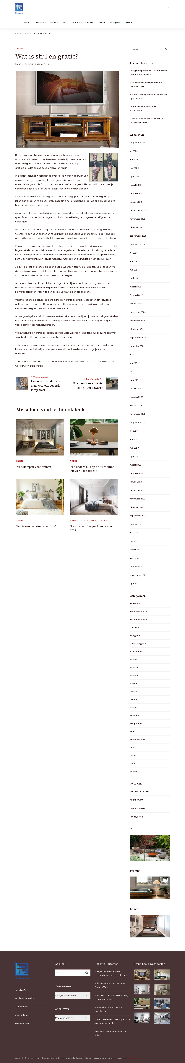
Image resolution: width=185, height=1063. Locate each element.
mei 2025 (134, 270)
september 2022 (138, 516)
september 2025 (138, 236)
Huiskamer (136, 651)
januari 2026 (136, 202)
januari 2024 (136, 405)
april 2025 (134, 278)
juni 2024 (134, 363)
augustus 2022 (137, 524)
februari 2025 (136, 295)
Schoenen (135, 715)
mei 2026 (134, 168)
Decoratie (39, 23)
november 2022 (137, 499)
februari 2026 (136, 193)
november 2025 (137, 219)
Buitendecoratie (138, 619)
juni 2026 (134, 159)
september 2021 (138, 575)
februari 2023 (136, 473)
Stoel (132, 731)
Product (76, 23)
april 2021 (134, 584)
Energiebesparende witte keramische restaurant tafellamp (149, 73)
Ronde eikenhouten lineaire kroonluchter (143, 109)
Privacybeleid (136, 817)
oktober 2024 (136, 329)
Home (26, 23)
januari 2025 (136, 304)
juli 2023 (134, 431)
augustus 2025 (137, 244)
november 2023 (137, 414)
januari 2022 (136, 558)
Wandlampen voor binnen (33, 467)
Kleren (133, 683)
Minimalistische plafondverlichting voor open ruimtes (149, 97)
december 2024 (138, 312)
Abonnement (136, 800)
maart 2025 (135, 287)
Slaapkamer (88, 520)
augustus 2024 (137, 346)
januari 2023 (136, 482)
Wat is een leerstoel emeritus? (36, 526)
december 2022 (138, 490)
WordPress (124, 1058)
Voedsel (89, 23)
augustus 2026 (137, 142)
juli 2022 (134, 533)
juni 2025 (134, 261)
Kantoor (134, 667)
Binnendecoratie (138, 611)
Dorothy (19, 64)
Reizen (101, 23)
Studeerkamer (137, 739)
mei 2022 (134, 541)
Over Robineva (137, 808)
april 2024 (134, 380)
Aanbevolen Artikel (139, 791)
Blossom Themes (99, 1058)
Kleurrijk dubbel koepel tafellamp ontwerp (111, 1033)
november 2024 (137, 321)
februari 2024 (136, 397)
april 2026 (134, 176)
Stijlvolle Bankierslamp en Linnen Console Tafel (146, 85)
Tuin (64, 23)
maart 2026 (135, 185)
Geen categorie (138, 643)
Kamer (53, 23)
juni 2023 (134, 439)
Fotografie (115, 23)
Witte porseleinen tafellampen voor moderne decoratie (147, 121)
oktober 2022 (136, 507)
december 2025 (138, 210)
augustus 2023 (137, 422)
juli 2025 (134, 253)
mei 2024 (134, 372)
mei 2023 (134, 448)
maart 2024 (135, 388)
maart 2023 (135, 465)
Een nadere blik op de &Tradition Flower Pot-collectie (92, 469)
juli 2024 (134, 355)
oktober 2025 (136, 227)
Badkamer (135, 603)
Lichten (134, 691)
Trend (129, 23)
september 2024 (138, 338)
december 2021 (138, 567)
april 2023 (134, 456)
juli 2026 (134, 151)
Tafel (132, 747)
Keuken (134, 675)
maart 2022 (135, 550)
